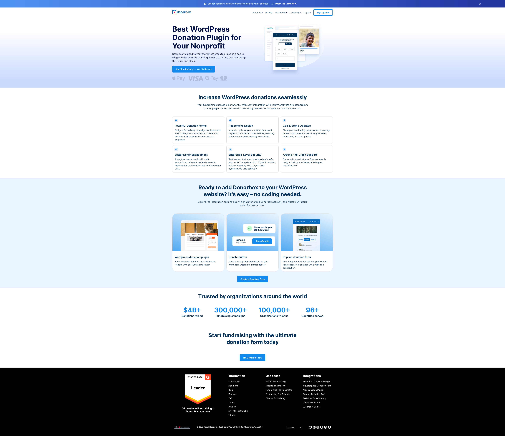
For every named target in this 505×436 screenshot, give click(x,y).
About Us (233, 385)
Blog (230, 390)
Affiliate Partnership (238, 411)
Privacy (232, 406)
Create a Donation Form (252, 279)
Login (306, 12)
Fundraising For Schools (277, 394)
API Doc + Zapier (311, 406)
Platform (257, 12)
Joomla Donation (311, 402)
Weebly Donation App (314, 394)
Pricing (268, 12)
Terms (231, 402)
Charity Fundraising (275, 398)
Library (231, 415)
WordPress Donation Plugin (316, 381)
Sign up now (323, 12)
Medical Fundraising (276, 385)
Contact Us (234, 381)
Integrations (312, 376)
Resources (280, 12)
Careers (232, 394)
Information (236, 376)
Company (294, 12)
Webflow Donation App (314, 398)
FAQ (230, 398)
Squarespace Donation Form (317, 385)
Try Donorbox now (252, 357)
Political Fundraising (276, 381)
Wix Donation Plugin (313, 390)
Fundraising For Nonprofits (279, 390)
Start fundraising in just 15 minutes (194, 69)
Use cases (273, 376)
